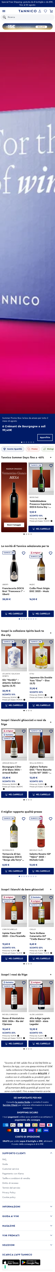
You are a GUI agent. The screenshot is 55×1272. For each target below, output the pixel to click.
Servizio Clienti (10, 1105)
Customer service (10, 1169)
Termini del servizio (11, 1188)
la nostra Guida (22, 1102)
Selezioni (8, 1245)
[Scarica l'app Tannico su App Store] (11, 1262)
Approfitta (45, 437)
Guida (5, 1164)
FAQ (4, 1160)
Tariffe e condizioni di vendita (16, 1178)
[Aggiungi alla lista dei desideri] (51, 465)
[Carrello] (51, 11)
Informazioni (11, 1207)
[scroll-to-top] (51, 1257)
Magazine (8, 1226)
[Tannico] (27, 11)
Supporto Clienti (14, 1153)
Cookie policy (9, 1197)
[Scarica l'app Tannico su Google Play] (30, 1262)
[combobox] (29, 17)
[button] (45, 11)
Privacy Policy (9, 1193)
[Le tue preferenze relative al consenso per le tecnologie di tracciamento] (5, 1267)
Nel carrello (43, 529)
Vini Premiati (11, 1235)
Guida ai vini (10, 1216)
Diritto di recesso (10, 1183)
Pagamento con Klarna (13, 1174)
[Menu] (4, 11)
